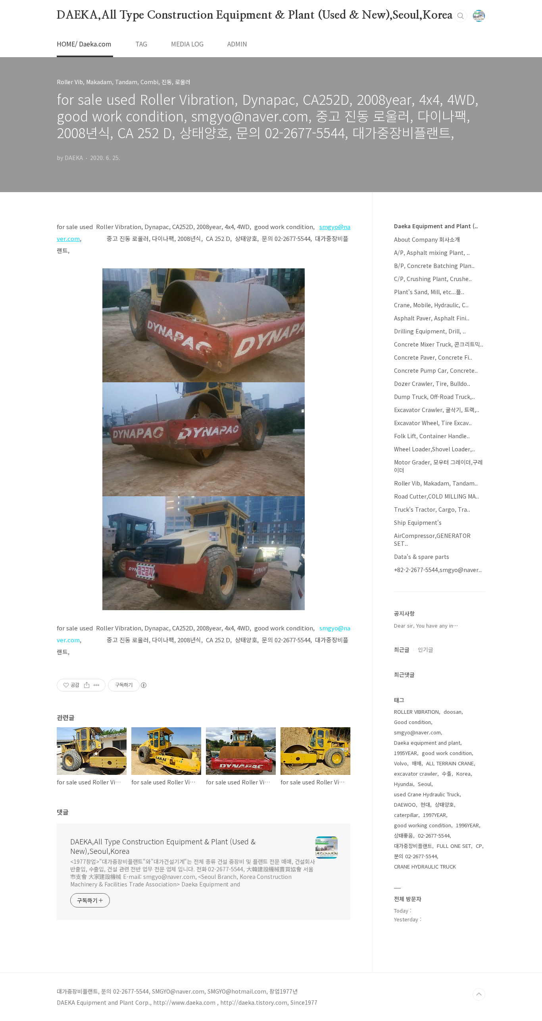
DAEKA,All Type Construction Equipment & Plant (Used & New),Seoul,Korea (255, 15)
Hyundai (403, 784)
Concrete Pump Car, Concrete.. (436, 370)
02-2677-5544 (434, 835)
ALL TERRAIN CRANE (450, 763)
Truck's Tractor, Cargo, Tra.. (432, 509)
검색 (461, 16)
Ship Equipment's (418, 522)
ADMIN (237, 43)
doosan (452, 711)
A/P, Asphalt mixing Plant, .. (432, 252)
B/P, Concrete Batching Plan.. (434, 266)
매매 (416, 763)
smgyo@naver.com (417, 732)
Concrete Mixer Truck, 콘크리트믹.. (438, 344)
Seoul (424, 784)
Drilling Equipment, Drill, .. (430, 331)
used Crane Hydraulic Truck (426, 794)
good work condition (447, 753)
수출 (447, 773)
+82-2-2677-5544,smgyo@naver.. (438, 570)
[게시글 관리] (97, 685)
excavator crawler (415, 773)
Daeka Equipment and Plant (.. (436, 226)
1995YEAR (405, 753)
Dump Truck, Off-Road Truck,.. (434, 397)
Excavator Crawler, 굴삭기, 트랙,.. (436, 410)
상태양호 (444, 804)
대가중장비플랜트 (413, 846)
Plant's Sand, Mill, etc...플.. (429, 292)
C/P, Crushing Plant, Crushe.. (433, 279)
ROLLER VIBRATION (416, 711)
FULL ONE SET (454, 846)
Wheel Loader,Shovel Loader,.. (434, 449)
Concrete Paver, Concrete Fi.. (433, 357)
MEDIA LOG (187, 43)
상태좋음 (403, 835)
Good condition (412, 722)
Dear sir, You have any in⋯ (426, 625)
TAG (141, 43)
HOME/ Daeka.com (84, 43)
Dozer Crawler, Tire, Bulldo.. (432, 383)
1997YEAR (434, 815)
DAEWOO (405, 804)
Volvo (400, 763)
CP (479, 846)
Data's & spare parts (421, 557)
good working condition (422, 825)
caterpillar (406, 815)
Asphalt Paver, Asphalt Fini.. (431, 318)
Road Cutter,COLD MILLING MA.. (436, 496)
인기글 (425, 649)
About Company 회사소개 (427, 239)
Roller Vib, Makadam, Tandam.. (436, 483)
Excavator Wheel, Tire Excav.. (433, 423)
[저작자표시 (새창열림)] (143, 685)
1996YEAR (467, 825)
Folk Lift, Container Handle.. (432, 436)
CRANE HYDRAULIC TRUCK (425, 866)
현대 (425, 804)
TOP (479, 994)
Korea (463, 773)
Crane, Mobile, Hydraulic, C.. (431, 305)
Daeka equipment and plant (427, 742)
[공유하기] (87, 685)
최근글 (401, 649)
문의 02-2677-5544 (415, 856)
